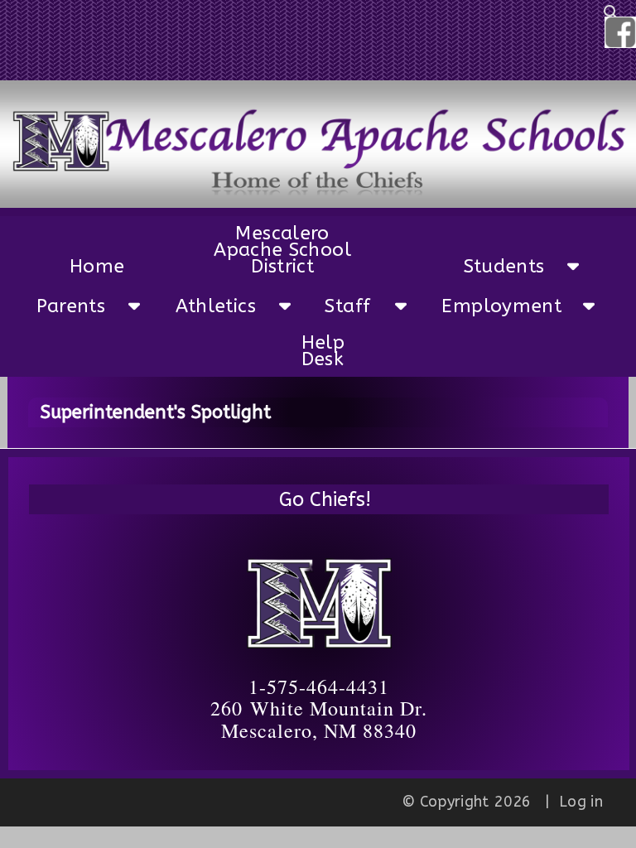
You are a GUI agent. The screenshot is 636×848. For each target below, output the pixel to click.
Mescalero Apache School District (282, 249)
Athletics (207, 306)
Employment (482, 306)
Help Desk (322, 350)
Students (495, 266)
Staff (347, 306)
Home (83, 266)
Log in (581, 802)
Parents (65, 306)
